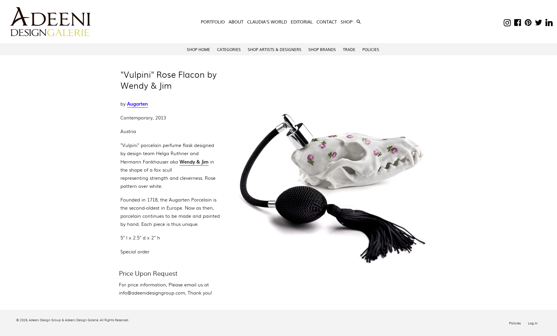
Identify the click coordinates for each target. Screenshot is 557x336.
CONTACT (327, 21)
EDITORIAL (302, 21)
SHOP (347, 21)
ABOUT (236, 21)
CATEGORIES (229, 49)
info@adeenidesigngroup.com (152, 292)
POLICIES (370, 49)
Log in (533, 323)
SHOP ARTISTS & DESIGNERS (274, 49)
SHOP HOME (198, 49)
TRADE (349, 49)
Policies (515, 323)
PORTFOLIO (213, 21)
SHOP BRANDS (322, 49)
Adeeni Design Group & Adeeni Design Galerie (63, 319)
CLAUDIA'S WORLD (267, 21)
